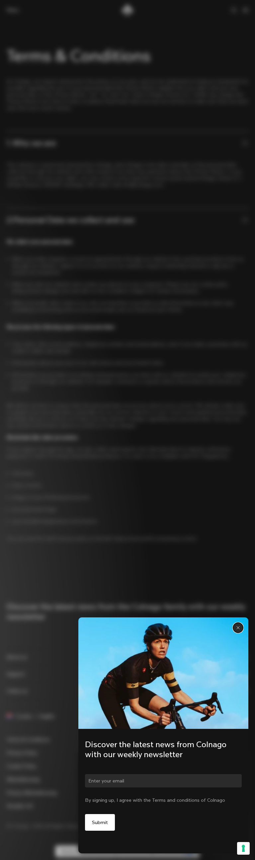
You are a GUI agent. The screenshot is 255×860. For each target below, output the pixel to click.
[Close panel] (238, 628)
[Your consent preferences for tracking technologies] (243, 848)
